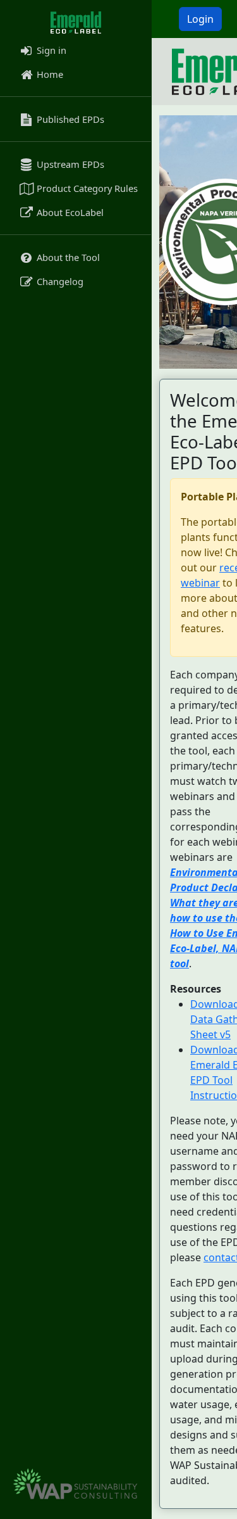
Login (200, 19)
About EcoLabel (69, 212)
